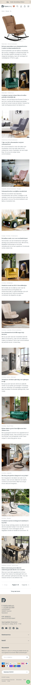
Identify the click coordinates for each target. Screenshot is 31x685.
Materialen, (5, 44)
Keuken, (9, 565)
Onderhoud (11, 92)
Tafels (24, 679)
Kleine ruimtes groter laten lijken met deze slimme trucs (14, 429)
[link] (6, 585)
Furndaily (7, 677)
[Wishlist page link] (14, 6)
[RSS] (11, 11)
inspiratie (9, 473)
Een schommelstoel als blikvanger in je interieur (13, 333)
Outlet (8, 681)
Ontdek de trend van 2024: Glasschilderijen (14, 285)
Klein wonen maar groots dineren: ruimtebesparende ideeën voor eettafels (13, 569)
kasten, (9, 377)
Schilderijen (10, 283)
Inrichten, (8, 235)
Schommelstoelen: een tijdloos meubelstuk (14, 191)
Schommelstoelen (12, 44)
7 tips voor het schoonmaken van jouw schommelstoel (13, 143)
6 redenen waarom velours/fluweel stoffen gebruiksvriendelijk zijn (14, 96)
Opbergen (13, 377)
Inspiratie (4, 681)
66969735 (8, 616)
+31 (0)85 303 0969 (8, 607)
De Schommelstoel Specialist (8, 679)
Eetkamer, (4, 565)
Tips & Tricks (10, 426)
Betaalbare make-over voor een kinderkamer (15, 238)
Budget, (4, 235)
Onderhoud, (5, 139)
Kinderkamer (14, 235)
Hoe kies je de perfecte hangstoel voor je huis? (15, 475)
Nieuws (7, 11)
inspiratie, (4, 188)
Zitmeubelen (19, 679)
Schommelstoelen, (12, 188)
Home (3, 11)
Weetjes (19, 188)
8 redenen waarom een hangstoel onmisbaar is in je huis (15, 521)
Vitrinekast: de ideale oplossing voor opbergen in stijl (15, 380)
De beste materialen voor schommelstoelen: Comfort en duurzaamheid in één (14, 47)
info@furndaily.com (8, 605)
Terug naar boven (15, 591)
